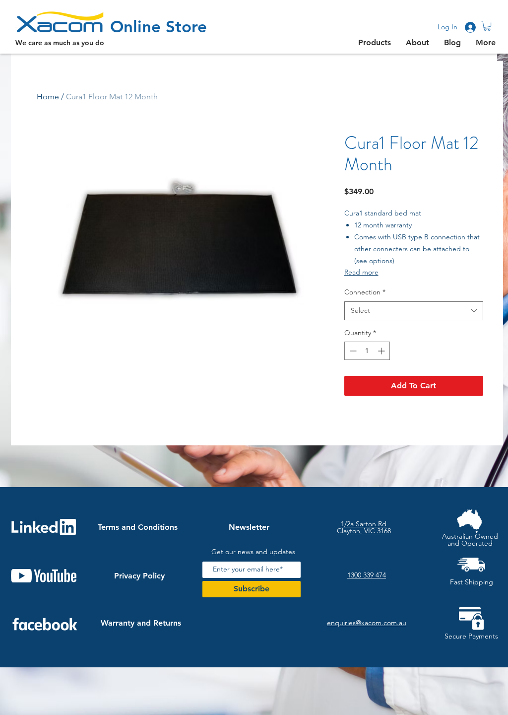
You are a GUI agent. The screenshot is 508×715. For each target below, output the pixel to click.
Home (48, 96)
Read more (361, 272)
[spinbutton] (367, 350)
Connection (364, 291)
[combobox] (413, 310)
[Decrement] (352, 350)
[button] (487, 26)
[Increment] (382, 350)
